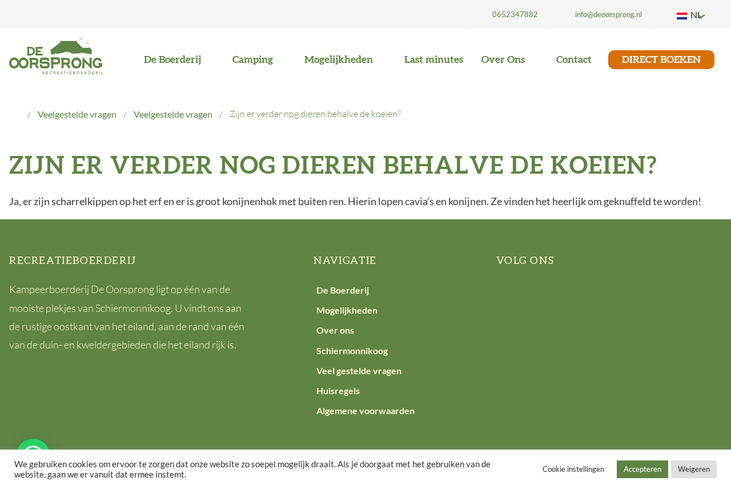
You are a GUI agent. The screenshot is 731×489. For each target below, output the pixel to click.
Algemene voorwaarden (365, 410)
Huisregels (338, 390)
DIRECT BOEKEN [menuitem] (661, 60)
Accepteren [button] (642, 469)
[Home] (15, 114)
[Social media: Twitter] (547, 298)
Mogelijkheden (346, 309)
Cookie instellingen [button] (573, 469)
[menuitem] (506, 14)
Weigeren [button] (694, 469)
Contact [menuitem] (574, 60)
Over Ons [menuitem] (504, 60)
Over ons (335, 329)
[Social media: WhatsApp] (616, 298)
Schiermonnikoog (352, 350)
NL (695, 14)
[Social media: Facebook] (511, 298)
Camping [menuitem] (253, 60)
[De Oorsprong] (55, 55)
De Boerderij (342, 289)
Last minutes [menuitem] (433, 60)
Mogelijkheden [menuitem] (339, 60)
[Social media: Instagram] (582, 298)
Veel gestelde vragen (358, 370)
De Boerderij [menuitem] (173, 60)
